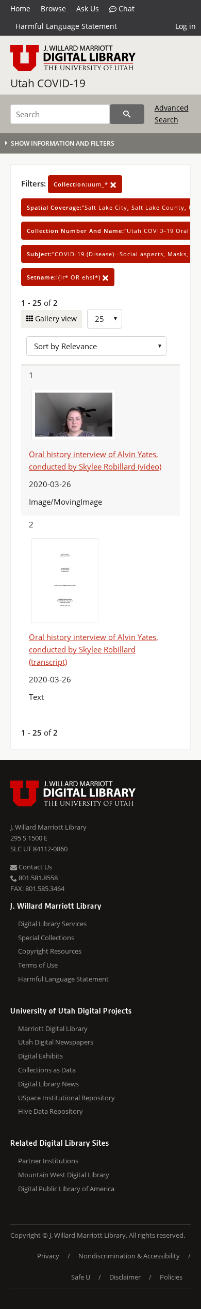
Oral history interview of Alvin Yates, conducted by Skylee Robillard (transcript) (93, 649)
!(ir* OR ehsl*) (65, 277)
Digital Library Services (52, 923)
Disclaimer (125, 1277)
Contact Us (34, 866)
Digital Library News (48, 1083)
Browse (53, 8)
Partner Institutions (48, 1160)
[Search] (127, 114)
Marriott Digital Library (53, 1028)
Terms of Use (38, 965)
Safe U (80, 1277)
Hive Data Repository (50, 1111)
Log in (185, 26)
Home (20, 8)
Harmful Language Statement (66, 26)
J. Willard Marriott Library (48, 827)
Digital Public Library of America (66, 1188)
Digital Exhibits (40, 1056)
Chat (125, 8)
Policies (171, 1277)
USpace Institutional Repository (66, 1097)
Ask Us (87, 8)
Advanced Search (172, 113)
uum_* (82, 184)
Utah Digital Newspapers (55, 1042)
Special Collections (46, 937)
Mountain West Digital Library (63, 1174)
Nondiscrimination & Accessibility (129, 1255)
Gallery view (55, 318)
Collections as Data (47, 1069)
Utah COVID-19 (48, 83)
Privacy (48, 1255)
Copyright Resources (49, 951)
